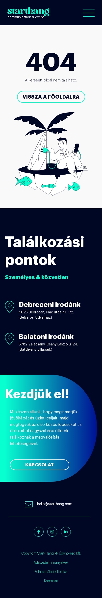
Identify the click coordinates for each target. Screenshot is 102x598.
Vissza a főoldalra (51, 96)
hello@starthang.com (54, 504)
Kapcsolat (39, 465)
